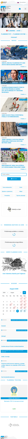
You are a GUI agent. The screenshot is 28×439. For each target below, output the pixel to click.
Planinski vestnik (19, 34)
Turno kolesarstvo (7, 187)
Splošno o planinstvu (7, 191)
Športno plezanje (21, 195)
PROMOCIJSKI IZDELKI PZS (14, 398)
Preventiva (7, 195)
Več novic (14, 178)
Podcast (14, 37)
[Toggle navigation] (25, 8)
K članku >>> (23, 66)
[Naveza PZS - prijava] (4, 2)
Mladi (21, 191)
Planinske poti (6, 34)
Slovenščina (22, 2)
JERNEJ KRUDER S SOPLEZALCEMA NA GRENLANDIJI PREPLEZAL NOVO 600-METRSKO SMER (13, 141)
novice (14, 40)
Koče (18, 31)
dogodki (14, 283)
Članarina (11, 31)
